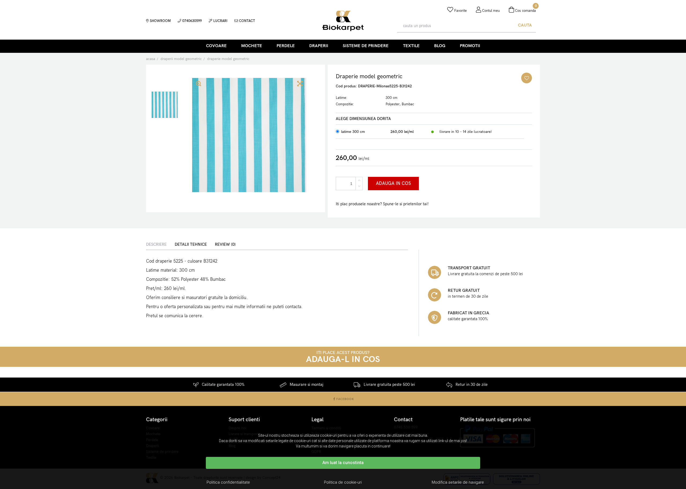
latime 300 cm (353, 131)
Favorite (460, 11)
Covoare (216, 45)
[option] (164, 104)
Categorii (156, 419)
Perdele (286, 45)
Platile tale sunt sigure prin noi (495, 419)
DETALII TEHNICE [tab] (191, 244)
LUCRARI (220, 21)
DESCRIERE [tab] (156, 244)
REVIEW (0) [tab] (225, 244)
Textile (411, 45)
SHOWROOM (160, 21)
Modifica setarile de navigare (458, 482)
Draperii (318, 45)
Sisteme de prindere (366, 45)
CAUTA (525, 25)
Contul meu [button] (490, 11)
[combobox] (455, 25)
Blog (439, 45)
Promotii (470, 45)
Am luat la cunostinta (343, 462)
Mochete (251, 45)
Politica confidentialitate (228, 482)
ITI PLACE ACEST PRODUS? (343, 357)
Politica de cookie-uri (343, 482)
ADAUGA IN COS (393, 183)
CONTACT (246, 21)
